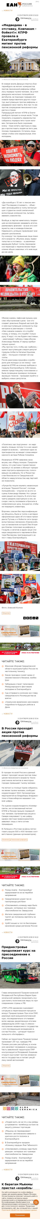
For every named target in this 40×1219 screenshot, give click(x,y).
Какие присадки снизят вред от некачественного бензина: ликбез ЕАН (20, 677)
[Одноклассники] (27, 618)
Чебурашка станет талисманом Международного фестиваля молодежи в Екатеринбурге (19, 686)
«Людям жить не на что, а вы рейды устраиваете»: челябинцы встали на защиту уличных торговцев (21, 1124)
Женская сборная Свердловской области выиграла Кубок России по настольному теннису (21, 668)
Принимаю (20, 1215)
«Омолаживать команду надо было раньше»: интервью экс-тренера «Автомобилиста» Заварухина (21, 908)
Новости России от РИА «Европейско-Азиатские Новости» (14, 5)
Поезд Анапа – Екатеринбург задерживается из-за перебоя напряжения (19, 892)
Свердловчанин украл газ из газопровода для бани (18, 900)
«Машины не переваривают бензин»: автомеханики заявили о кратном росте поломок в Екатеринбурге (20, 1135)
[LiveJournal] (37, 618)
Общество (6, 613)
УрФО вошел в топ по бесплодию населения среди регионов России (21, 925)
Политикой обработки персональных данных (19, 1210)
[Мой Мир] (34, 618)
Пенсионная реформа (19, 839)
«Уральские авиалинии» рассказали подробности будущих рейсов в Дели (21, 704)
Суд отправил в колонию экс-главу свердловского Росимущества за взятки (21, 695)
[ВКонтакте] (24, 618)
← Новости (7, 10)
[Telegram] (30, 618)
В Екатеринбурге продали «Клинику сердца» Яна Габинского (21, 1144)
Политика (5, 839)
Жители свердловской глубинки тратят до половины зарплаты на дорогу (20, 917)
